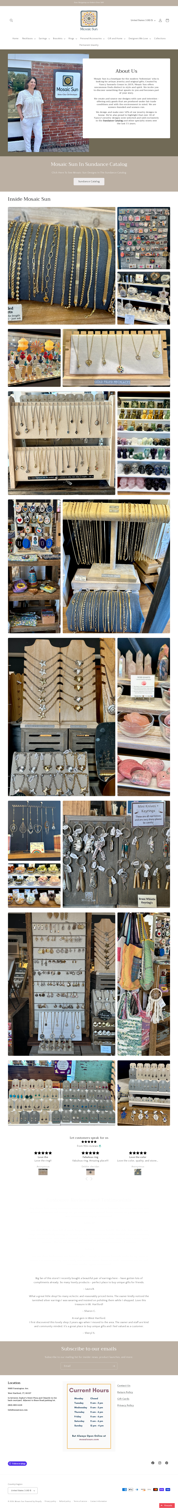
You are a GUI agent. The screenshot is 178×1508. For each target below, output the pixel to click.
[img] (89, 1142)
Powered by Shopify (33, 1501)
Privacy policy (50, 1501)
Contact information (98, 1501)
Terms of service (80, 1501)
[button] (11, 20)
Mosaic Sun (19, 1501)
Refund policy (65, 1501)
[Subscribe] (113, 1366)
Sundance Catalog (89, 181)
